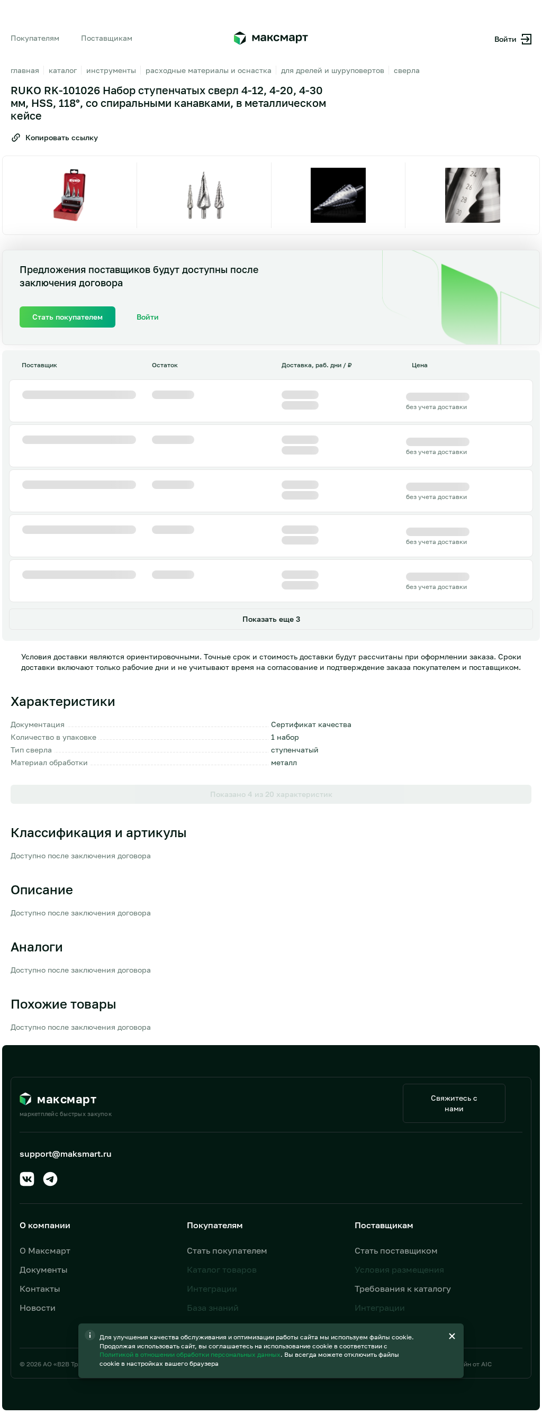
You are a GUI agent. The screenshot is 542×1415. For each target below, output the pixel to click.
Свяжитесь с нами (454, 1103)
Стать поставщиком (396, 1250)
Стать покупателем (227, 1250)
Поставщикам (106, 37)
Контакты (40, 1288)
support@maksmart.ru (66, 1153)
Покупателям (35, 37)
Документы (44, 1269)
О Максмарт (45, 1250)
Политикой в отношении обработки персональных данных (191, 1354)
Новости (38, 1307)
